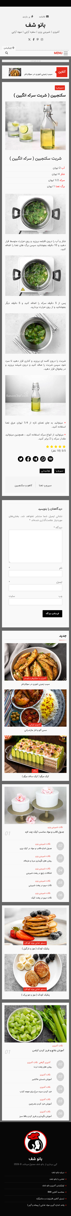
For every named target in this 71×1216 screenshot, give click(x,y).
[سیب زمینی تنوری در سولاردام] (22, 72)
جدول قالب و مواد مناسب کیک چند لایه (44, 832)
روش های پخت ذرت (43, 1067)
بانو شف (35, 25)
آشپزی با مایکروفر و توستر (35, 678)
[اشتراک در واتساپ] (43, 462)
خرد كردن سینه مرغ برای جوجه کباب (36, 1091)
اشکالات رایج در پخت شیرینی (39, 873)
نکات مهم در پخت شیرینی (40, 885)
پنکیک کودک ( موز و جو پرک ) (35, 995)
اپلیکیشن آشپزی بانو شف (53, 1185)
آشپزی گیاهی (44, 1062)
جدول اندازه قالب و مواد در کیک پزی (36, 848)
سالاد (35, 771)
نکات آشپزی (57, 1045)
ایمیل (35, 582)
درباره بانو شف (58, 1172)
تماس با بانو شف (57, 1179)
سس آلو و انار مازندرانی (35, 730)
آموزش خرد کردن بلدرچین (40, 1104)
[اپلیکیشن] (50, 462)
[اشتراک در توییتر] (20, 462)
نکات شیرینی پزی (55, 827)
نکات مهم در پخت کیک (41, 898)
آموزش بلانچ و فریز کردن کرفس (48, 1050)
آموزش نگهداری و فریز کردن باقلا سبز (35, 1116)
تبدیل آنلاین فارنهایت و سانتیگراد (50, 1198)
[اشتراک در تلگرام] (35, 462)
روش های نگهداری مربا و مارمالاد (37, 861)
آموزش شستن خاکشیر (42, 1079)
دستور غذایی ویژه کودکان (35, 943)
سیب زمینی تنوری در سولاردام (45, 74)
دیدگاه (58, 528)
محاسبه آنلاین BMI (56, 1192)
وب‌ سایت (35, 596)
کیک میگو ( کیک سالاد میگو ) (35, 776)
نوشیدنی (45, 471)
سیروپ (60, 88)
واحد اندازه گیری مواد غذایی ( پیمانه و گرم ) (45, 1205)
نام (35, 568)
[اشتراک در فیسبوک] (28, 462)
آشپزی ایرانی (35, 724)
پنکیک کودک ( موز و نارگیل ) (35, 949)
